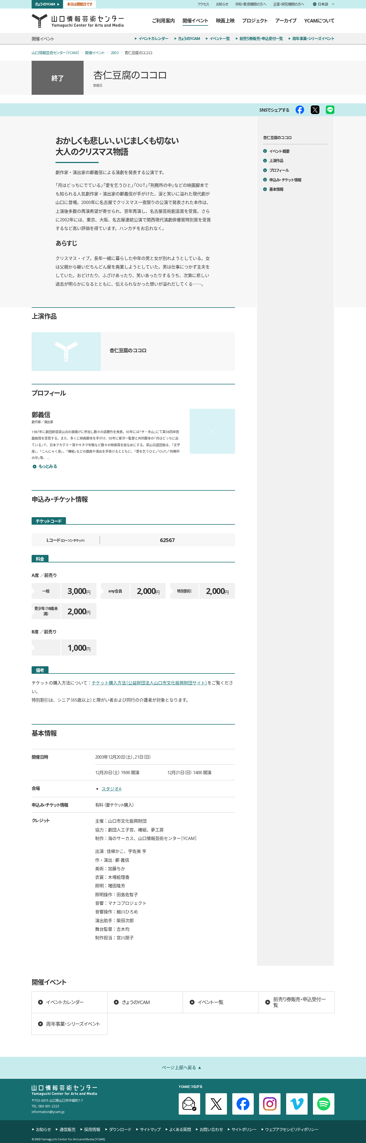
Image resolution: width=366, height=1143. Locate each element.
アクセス (203, 4)
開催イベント (195, 20)
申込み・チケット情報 (285, 180)
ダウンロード (120, 1129)
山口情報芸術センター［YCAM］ (55, 52)
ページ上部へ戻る (179, 1067)
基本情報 (276, 189)
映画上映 (225, 20)
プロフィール (279, 170)
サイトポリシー (244, 1129)
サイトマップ (150, 1129)
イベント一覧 (220, 38)
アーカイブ (286, 20)
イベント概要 (279, 151)
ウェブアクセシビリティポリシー (292, 1129)
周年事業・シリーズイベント (313, 38)
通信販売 (67, 1129)
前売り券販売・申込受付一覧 (261, 38)
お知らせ (222, 4)
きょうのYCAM (45, 4)
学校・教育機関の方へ (250, 4)
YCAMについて (319, 20)
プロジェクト (255, 20)
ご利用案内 (163, 20)
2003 (114, 52)
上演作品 (276, 161)
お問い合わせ (211, 1129)
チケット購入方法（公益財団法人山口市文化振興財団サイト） (149, 682)
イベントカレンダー (154, 38)
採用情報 (92, 1129)
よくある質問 (180, 1129)
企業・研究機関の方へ (288, 4)
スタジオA (111, 788)
